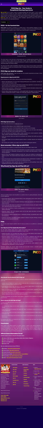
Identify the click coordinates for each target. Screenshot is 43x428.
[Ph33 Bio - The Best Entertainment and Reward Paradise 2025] (21, 4)
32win (5, 396)
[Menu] (1, 4)
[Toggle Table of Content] (7, 22)
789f (5, 395)
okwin (2, 396)
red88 (7, 395)
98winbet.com (4, 400)
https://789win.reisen (5, 398)
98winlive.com (4, 399)
